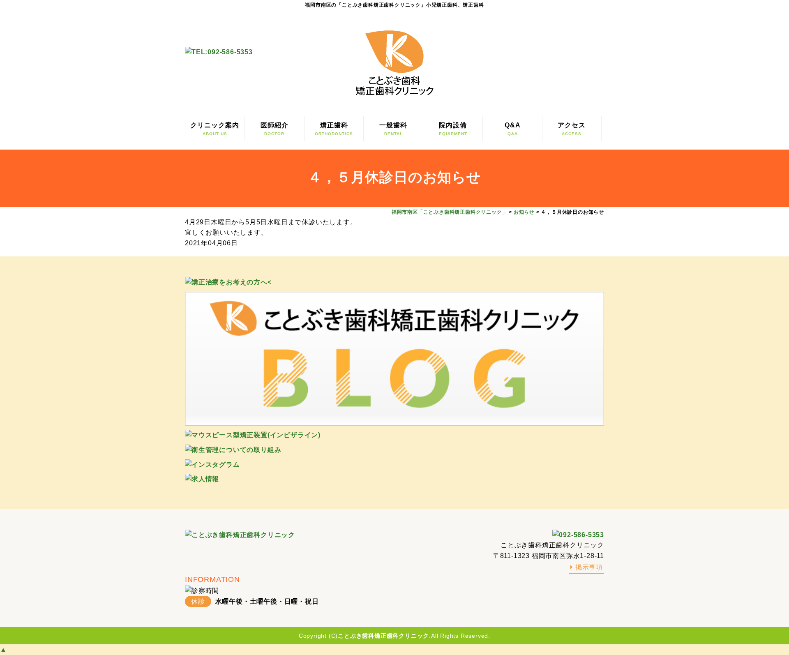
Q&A (513, 129)
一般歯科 (393, 129)
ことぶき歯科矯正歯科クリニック (383, 635)
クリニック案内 (214, 129)
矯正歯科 (334, 129)
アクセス (572, 129)
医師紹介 (274, 129)
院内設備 (453, 129)
